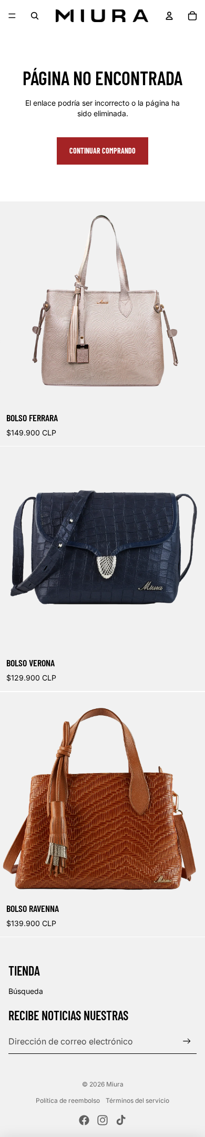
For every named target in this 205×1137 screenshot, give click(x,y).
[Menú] (12, 16)
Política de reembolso (68, 1100)
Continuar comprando (102, 150)
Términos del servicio (137, 1100)
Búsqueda (25, 991)
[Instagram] (102, 1120)
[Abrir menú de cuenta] (169, 15)
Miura (115, 1084)
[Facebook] (84, 1120)
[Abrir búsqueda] (34, 15)
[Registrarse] (187, 1041)
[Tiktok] (121, 1120)
